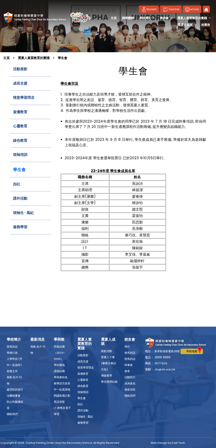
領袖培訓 (20, 154)
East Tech (178, 443)
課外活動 (20, 198)
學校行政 (12, 353)
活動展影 (20, 68)
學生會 (62, 58)
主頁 (114, 18)
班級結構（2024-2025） (59, 353)
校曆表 (205, 25)
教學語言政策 (62, 383)
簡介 (127, 347)
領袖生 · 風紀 (23, 212)
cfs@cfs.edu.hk (165, 369)
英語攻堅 (59, 402)
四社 (16, 184)
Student (151, 9)
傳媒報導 (106, 376)
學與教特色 (61, 377)
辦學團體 (128, 18)
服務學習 (20, 226)
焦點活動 (106, 351)
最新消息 (129, 390)
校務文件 (12, 371)
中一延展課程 (62, 390)
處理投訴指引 (15, 390)
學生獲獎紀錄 (109, 382)
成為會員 (129, 383)
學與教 (164, 18)
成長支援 (20, 83)
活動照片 (129, 377)
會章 (127, 371)
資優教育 (20, 111)
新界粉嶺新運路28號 (167, 351)
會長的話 (129, 353)
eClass (194, 9)
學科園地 (59, 365)
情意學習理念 (24, 97)
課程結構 (59, 371)
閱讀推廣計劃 (62, 396)
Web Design (159, 443)
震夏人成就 (185, 25)
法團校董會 (13, 396)
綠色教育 (20, 140)
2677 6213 (160, 363)
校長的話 (12, 347)
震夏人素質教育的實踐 (192, 18)
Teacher (174, 9)
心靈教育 (20, 126)
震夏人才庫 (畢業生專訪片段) (108, 363)
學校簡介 (145, 18)
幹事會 (128, 365)
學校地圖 (191, 351)
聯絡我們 (12, 414)
